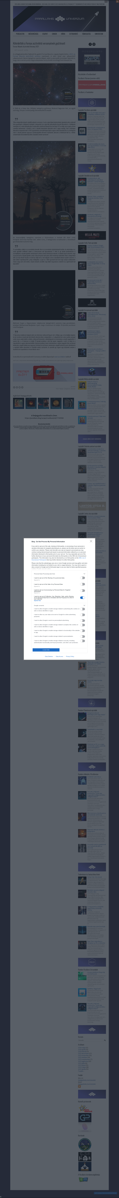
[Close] (91, 542)
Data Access (59, 656)
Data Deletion (49, 656)
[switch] (82, 578)
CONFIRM (46, 650)
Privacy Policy (70, 656)
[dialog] (59, 599)
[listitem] (59, 574)
